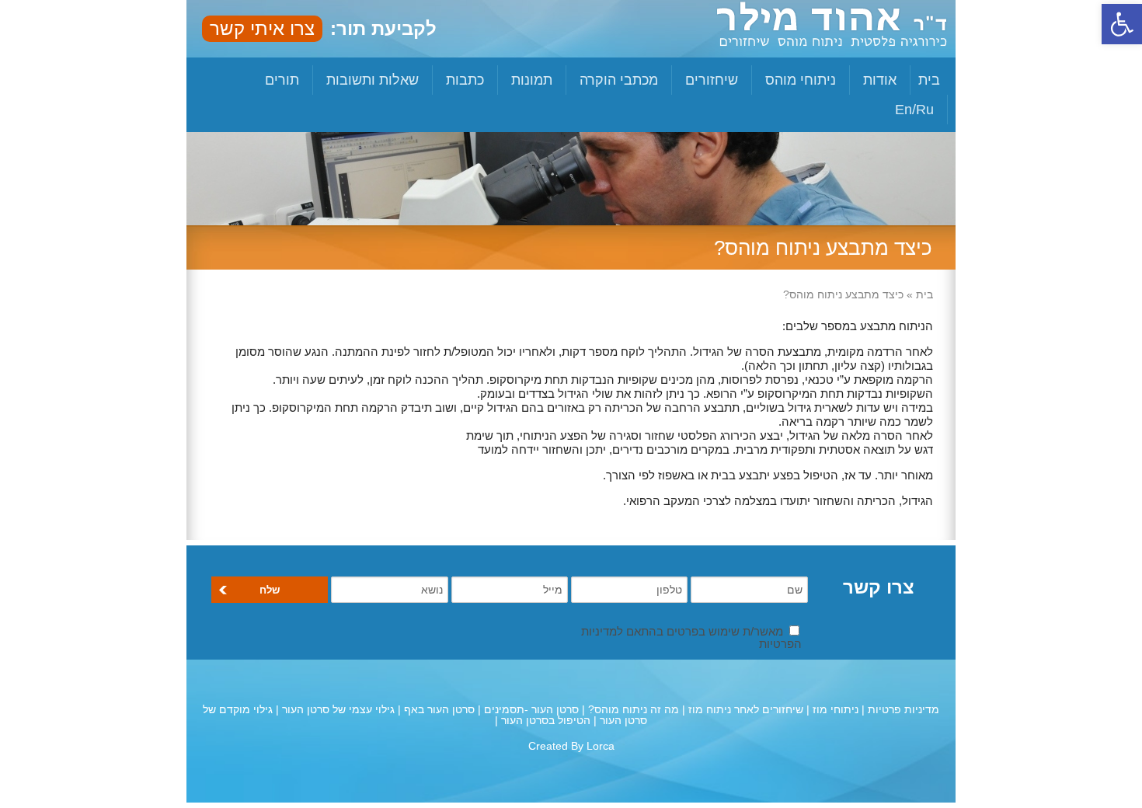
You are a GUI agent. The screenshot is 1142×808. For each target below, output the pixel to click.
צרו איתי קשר (262, 28)
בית (929, 80)
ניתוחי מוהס (800, 80)
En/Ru (914, 109)
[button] (1122, 24)
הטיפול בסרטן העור (545, 720)
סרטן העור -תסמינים (531, 709)
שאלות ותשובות (372, 80)
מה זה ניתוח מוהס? (633, 709)
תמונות (531, 80)
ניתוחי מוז (835, 709)
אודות (880, 80)
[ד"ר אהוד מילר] (832, 37)
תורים (282, 80)
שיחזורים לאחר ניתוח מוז (745, 709)
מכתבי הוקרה (619, 80)
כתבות (465, 80)
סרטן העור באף (439, 709)
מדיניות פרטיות (903, 709)
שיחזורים (711, 80)
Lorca (601, 746)
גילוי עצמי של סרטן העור (338, 709)
